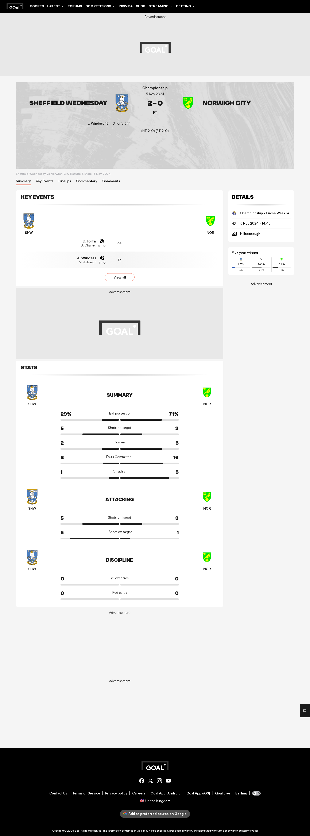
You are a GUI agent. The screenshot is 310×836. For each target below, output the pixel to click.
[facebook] (141, 781)
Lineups (64, 181)
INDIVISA (126, 6)
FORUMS (75, 6)
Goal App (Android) (166, 793)
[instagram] (159, 781)
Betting (241, 793)
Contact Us (58, 793)
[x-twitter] (150, 781)
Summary (23, 181)
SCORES (37, 6)
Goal (77, 830)
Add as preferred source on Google (157, 814)
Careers (139, 793)
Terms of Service (86, 793)
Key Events (44, 181)
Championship (155, 88)
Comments (111, 181)
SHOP (140, 6)
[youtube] (168, 781)
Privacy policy (116, 793)
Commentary (86, 181)
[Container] (75, 103)
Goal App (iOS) (198, 793)
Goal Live (222, 793)
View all (119, 277)
